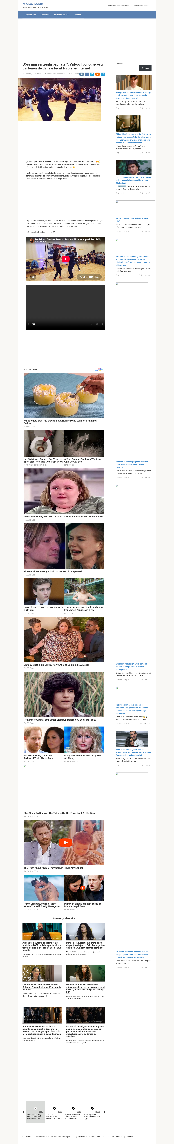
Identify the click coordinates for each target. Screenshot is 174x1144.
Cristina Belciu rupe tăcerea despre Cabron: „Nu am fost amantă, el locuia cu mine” (41, 987)
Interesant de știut (61, 15)
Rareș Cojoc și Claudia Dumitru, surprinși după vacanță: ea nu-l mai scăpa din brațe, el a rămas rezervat (133, 95)
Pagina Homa (30, 15)
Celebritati (45, 15)
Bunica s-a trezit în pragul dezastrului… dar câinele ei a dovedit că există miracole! (132, 464)
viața (118, 153)
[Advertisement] (87, 38)
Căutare (119, 64)
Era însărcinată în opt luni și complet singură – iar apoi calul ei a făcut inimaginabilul (131, 667)
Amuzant (77, 15)
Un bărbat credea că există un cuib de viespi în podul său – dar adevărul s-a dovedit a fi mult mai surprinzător (132, 954)
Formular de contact (142, 6)
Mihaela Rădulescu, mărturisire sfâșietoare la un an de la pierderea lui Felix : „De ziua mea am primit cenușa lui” (85, 988)
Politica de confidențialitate (118, 6)
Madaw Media (33, 4)
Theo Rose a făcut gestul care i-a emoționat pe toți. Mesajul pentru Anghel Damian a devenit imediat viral (133, 752)
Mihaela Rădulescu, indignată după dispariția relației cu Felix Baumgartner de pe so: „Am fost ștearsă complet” (85, 945)
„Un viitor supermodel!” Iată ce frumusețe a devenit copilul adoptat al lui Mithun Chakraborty (133, 180)
